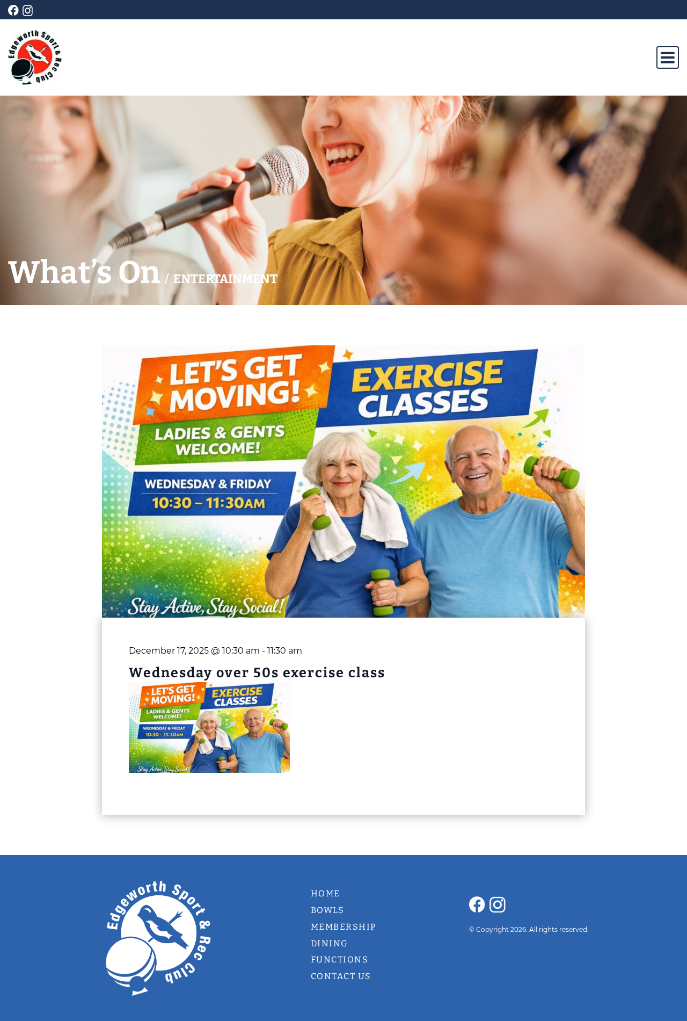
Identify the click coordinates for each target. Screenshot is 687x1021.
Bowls (328, 910)
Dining (329, 943)
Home (325, 893)
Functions (340, 959)
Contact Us (341, 976)
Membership (344, 927)
